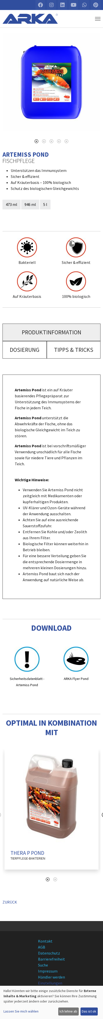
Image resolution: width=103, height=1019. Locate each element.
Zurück (9, 902)
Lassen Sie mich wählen (21, 1011)
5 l (45, 204)
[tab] (51, 332)
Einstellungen (50, 983)
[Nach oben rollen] (94, 1011)
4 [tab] (59, 141)
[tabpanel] (51, 82)
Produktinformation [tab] (51, 332)
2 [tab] (44, 141)
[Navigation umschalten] (97, 18)
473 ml (11, 204)
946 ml (30, 204)
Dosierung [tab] (25, 350)
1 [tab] (36, 141)
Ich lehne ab (68, 1011)
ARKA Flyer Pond (76, 678)
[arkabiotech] (30, 18)
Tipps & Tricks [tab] (73, 350)
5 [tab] (66, 141)
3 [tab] (51, 141)
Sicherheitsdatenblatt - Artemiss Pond (27, 681)
